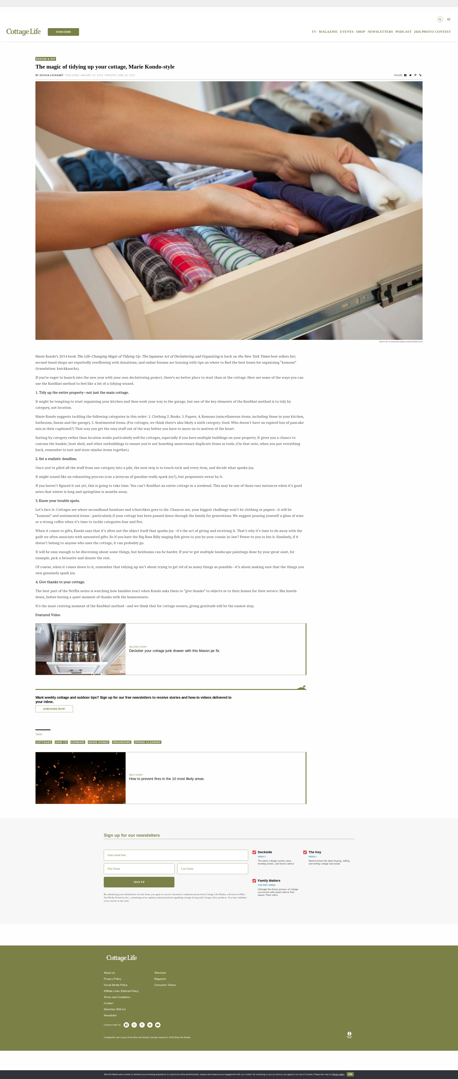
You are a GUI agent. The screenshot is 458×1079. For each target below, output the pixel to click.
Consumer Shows (165, 984)
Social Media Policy (116, 984)
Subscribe (63, 31)
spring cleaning (148, 742)
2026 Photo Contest (432, 31)
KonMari (77, 742)
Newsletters (380, 31)
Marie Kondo (99, 742)
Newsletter (110, 1015)
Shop (360, 31)
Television (160, 972)
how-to (61, 742)
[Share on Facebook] (405, 75)
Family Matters (269, 880)
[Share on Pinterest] (415, 75)
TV (314, 31)
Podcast (404, 31)
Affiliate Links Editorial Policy (121, 991)
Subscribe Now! (54, 708)
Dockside (265, 852)
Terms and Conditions (117, 997)
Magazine (328, 31)
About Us (109, 972)
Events (347, 31)
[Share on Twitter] (410, 75)
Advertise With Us (115, 1009)
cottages (43, 742)
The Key (315, 852)
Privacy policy (338, 1074)
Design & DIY (45, 59)
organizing (122, 742)
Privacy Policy (112, 978)
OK (350, 1074)
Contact (108, 1003)
